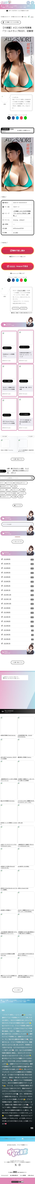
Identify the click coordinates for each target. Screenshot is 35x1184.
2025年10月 (7, 603)
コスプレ (22, 493)
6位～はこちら (18, 541)
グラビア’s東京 (19, 1179)
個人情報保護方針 (14, 1175)
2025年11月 (7, 599)
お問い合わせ (31, 1175)
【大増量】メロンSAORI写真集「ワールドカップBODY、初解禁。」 (22, 213)
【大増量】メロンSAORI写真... (12, 22)
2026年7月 (7, 564)
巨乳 (15, 486)
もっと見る (17, 990)
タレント (16, 489)
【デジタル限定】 (12, 493)
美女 (21, 496)
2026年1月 (7, 590)
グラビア (21, 220)
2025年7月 (7, 617)
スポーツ (13, 472)
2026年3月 (7, 581)
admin (32, 16)
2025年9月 (7, 608)
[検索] (32, 478)
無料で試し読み (18, 250)
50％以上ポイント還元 (21, 483)
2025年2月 (7, 639)
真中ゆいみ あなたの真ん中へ (11, 678)
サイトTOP (18, 505)
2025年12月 (7, 595)
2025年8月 (7, 612)
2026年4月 (7, 577)
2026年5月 (7, 572)
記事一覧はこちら (18, 459)
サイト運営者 (23, 1175)
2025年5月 (7, 626)
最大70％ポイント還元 (17, 468)
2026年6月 (7, 568)
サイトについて (4, 1175)
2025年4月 (7, 630)
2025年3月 (7, 634)
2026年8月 (7, 559)
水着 (15, 496)
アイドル (15, 220)
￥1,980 (15, 232)
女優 (8, 468)
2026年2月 (7, 586)
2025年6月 (7, 621)
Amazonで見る (19, 266)
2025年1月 (7, 643)
